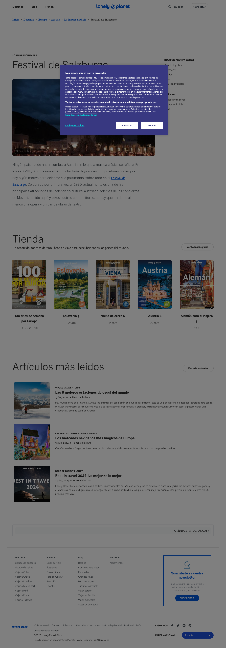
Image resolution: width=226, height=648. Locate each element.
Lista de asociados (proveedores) (81, 115)
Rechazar (127, 125)
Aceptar (152, 125)
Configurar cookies (74, 125)
